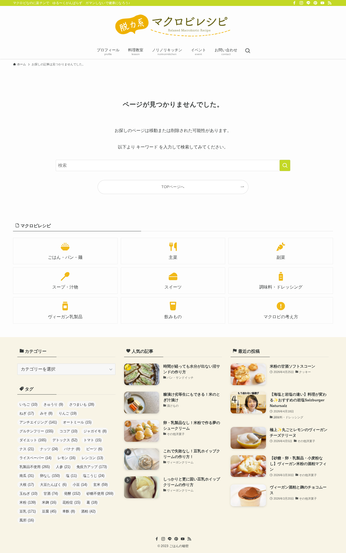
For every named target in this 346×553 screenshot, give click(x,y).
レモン (66, 458)
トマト (92, 440)
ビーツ (94, 449)
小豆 (80, 485)
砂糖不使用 (99, 493)
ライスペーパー (35, 458)
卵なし (50, 476)
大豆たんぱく (53, 485)
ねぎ (26, 413)
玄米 (100, 485)
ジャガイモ (95, 431)
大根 (26, 485)
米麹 (49, 502)
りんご (67, 413)
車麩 (68, 511)
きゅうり (53, 404)
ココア (68, 431)
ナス (26, 449)
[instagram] (301, 3)
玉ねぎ (28, 493)
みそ (46, 413)
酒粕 (88, 511)
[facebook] (294, 3)
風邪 (26, 520)
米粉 (27, 502)
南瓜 (26, 476)
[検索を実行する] (285, 165)
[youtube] (322, 3)
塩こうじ (93, 476)
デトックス (64, 440)
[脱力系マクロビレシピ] (173, 25)
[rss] (329, 3)
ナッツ (49, 449)
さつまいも (81, 404)
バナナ (72, 449)
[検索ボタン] (248, 51)
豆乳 (27, 511)
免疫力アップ (91, 467)
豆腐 (49, 511)
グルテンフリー (36, 431)
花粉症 (71, 502)
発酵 (72, 493)
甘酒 (51, 493)
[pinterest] (315, 3)
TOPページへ (172, 187)
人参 (63, 467)
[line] (308, 3)
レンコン (92, 458)
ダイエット (32, 440)
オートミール (77, 422)
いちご (28, 404)
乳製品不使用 (34, 467)
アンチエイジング (38, 422)
